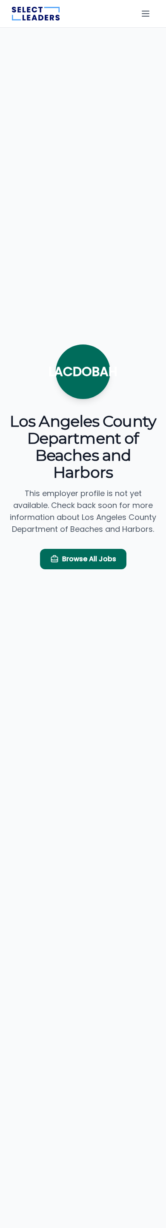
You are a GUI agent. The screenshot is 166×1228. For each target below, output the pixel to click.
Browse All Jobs (89, 559)
